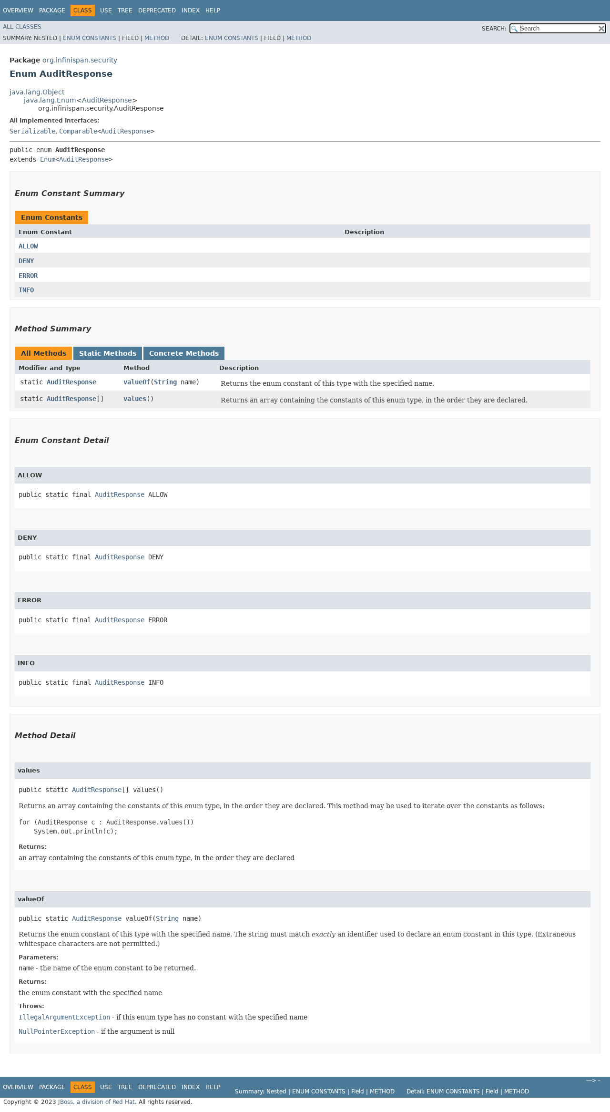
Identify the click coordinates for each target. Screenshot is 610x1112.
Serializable (32, 131)
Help (212, 10)
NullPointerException (57, 1031)
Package (52, 10)
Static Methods (107, 353)
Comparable (78, 131)
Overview (18, 10)
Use (106, 10)
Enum (47, 159)
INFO (26, 290)
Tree (125, 10)
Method (156, 38)
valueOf (136, 382)
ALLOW (28, 246)
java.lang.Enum (50, 100)
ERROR (28, 275)
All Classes (22, 26)
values (134, 398)
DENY (26, 261)
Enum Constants (89, 38)
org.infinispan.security (79, 60)
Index (191, 10)
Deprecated (157, 10)
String (165, 382)
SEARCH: (494, 28)
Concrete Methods (184, 353)
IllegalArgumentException (64, 1017)
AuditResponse (107, 100)
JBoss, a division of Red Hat (96, 1102)
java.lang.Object (37, 92)
